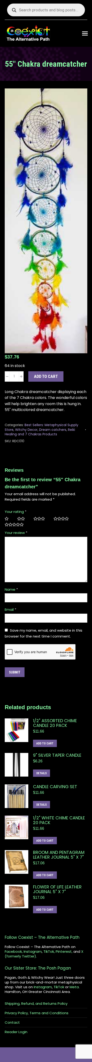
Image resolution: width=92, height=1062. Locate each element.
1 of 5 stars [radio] (9, 519)
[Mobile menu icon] (85, 33)
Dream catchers (52, 429)
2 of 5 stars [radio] (23, 519)
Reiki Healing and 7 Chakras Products (40, 432)
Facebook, (14, 951)
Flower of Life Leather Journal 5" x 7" (57, 889)
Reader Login (16, 1032)
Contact (12, 1022)
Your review (16, 532)
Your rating (15, 511)
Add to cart (46, 376)
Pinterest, (64, 951)
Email (10, 609)
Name (11, 589)
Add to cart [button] (45, 743)
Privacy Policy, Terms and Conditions (36, 1013)
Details (41, 773)
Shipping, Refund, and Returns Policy (36, 1003)
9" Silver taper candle (57, 755)
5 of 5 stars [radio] (16, 525)
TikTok (59, 986)
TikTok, (49, 951)
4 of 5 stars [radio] (63, 519)
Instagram (33, 951)
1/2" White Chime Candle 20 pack (59, 820)
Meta (74, 986)
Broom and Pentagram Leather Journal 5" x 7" (58, 855)
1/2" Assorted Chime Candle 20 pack (55, 723)
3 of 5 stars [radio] (41, 519)
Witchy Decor (26, 429)
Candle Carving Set (55, 786)
